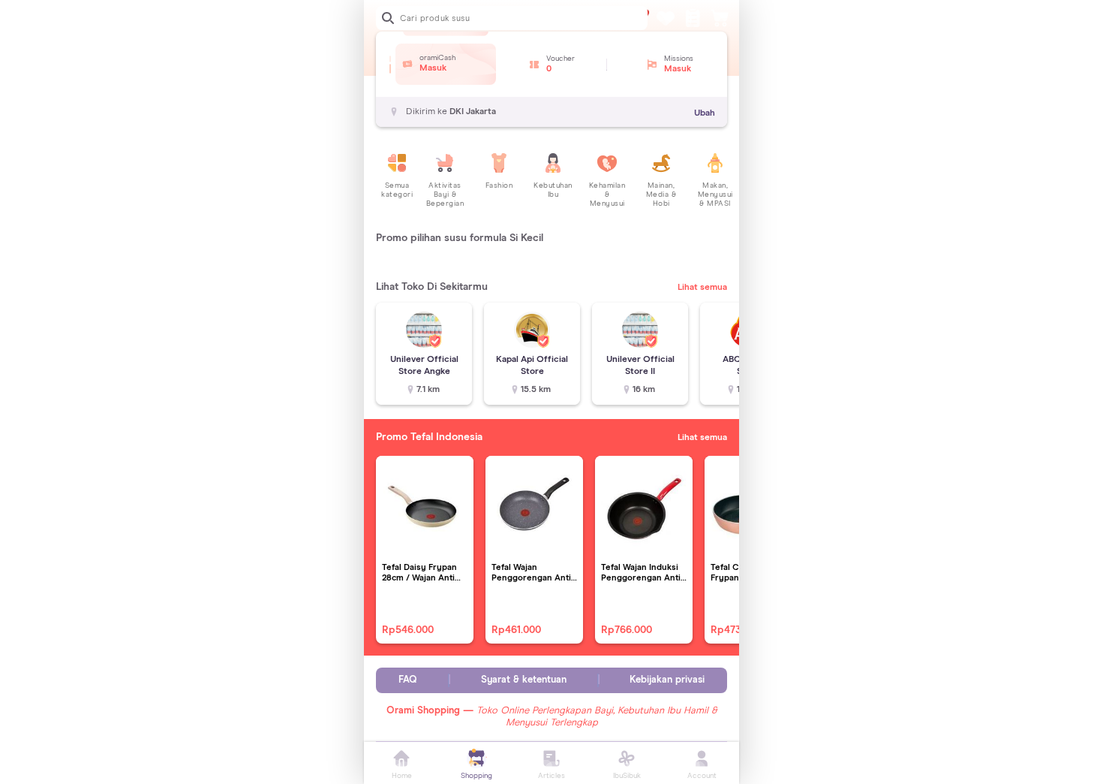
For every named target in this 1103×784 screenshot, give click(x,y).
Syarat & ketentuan (524, 680)
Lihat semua (702, 287)
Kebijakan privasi (667, 680)
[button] (390, 59)
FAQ (407, 680)
